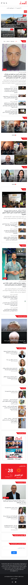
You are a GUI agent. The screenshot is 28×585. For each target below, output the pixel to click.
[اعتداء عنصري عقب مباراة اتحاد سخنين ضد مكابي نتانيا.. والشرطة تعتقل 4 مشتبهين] (20, 160)
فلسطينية (8, 41)
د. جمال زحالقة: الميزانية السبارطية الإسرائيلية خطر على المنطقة (10, 352)
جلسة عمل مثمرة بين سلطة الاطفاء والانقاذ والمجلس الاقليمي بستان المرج (6, 36)
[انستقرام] (12, 582)
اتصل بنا (15, 578)
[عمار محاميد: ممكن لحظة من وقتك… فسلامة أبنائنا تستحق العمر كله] (22, 371)
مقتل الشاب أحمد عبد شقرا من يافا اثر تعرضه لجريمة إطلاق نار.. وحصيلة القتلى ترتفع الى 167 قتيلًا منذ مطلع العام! (13, 26)
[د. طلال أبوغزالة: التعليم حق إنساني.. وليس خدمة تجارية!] (14, 337)
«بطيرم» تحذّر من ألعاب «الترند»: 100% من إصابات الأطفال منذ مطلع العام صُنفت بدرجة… (14, 285)
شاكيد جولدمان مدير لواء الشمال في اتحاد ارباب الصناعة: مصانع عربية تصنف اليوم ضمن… (9, 304)
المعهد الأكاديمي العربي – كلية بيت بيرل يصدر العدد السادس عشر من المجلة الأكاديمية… (10, 407)
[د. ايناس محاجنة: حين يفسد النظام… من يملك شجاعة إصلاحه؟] (22, 379)
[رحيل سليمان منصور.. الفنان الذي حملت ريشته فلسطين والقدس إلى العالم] (7, 126)
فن (25, 118)
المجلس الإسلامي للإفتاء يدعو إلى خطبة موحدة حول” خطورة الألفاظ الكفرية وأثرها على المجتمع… (10, 238)
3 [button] (13, 184)
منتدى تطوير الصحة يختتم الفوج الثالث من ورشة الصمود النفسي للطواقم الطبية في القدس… (9, 297)
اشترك (14, 553)
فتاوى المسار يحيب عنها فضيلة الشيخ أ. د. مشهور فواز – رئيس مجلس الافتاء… (9, 225)
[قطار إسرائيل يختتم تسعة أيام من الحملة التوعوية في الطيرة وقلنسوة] (22, 310)
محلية (23, 15)
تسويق (23, 245)
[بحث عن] (4, 3)
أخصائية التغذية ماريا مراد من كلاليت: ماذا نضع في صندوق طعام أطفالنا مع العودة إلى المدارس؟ (21, 180)
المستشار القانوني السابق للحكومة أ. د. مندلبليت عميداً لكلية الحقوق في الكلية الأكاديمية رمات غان (14, 329)
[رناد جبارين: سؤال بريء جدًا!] (22, 363)
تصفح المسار (21, 433)
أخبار (23, 29)
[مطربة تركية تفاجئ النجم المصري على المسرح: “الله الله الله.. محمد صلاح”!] (20, 126)
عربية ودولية (12, 41)
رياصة (24, 139)
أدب (23, 388)
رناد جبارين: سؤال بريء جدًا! (12, 360)
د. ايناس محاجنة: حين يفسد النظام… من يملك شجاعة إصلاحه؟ (10, 377)
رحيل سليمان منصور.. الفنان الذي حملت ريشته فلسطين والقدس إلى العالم (8, 130)
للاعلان (12, 578)
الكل (16, 41)
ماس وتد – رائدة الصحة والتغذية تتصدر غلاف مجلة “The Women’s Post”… (10, 527)
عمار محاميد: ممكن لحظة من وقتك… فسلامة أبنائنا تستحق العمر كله (9, 369)
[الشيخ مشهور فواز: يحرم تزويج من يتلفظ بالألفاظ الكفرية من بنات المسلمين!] (22, 230)
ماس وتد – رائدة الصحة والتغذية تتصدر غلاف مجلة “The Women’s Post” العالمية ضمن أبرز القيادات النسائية (10, 90)
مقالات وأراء (21, 348)
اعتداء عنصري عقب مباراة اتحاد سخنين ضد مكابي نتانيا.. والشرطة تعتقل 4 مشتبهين (21, 164)
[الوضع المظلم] (6, 3)
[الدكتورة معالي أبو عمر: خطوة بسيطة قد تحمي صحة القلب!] (7, 176)
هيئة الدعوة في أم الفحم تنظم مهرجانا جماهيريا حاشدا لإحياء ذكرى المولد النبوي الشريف (10, 112)
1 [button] (15, 135)
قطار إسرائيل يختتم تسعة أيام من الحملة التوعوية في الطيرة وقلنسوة (10, 310)
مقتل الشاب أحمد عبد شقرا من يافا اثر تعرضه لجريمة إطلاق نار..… (10, 516)
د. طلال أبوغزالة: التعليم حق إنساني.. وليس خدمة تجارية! (15, 341)
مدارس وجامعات (22, 316)
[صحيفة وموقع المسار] (23, 3)
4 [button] (12, 184)
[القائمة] (1, 3)
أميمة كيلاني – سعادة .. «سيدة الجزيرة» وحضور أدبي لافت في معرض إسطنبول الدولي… (9, 420)
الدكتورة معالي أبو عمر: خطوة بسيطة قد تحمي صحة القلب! (8, 178)
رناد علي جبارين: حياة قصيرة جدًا (11, 391)
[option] (20, 126)
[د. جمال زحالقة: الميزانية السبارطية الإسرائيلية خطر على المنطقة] (22, 354)
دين (24, 189)
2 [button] (14, 184)
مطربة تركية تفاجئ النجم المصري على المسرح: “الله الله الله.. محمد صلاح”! (21, 130)
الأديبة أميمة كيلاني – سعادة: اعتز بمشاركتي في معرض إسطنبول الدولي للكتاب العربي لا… (9, 401)
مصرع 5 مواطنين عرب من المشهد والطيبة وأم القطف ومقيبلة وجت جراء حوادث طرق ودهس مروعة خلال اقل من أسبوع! (10, 105)
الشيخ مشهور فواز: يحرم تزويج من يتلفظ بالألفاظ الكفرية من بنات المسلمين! (10, 232)
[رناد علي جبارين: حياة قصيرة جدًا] (22, 394)
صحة (25, 167)
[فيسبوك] (15, 582)
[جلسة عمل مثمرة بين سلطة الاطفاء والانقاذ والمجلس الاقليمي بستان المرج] (22, 95)
